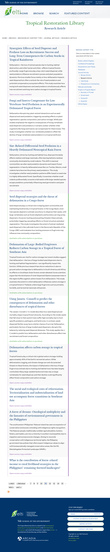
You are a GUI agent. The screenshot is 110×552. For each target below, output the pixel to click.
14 (58, 483)
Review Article (85, 75)
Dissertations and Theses (86, 67)
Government (85, 95)
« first (11, 483)
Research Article (69, 38)
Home (24, 13)
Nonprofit (84, 98)
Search (54, 13)
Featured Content (77, 13)
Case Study (84, 81)
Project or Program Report (86, 90)
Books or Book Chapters (86, 61)
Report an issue (86, 524)
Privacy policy (72, 540)
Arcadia (52, 530)
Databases (81, 69)
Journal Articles (51, 38)
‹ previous (21, 483)
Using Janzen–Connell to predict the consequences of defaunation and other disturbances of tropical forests (32, 302)
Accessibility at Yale (74, 538)
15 (62, 483)
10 (41, 483)
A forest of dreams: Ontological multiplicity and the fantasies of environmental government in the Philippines (37, 415)
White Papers (82, 104)
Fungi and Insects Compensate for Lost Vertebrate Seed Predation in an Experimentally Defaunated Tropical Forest (37, 104)
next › (11, 487)
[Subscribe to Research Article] (8, 491)
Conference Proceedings (86, 64)
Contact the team (86, 529)
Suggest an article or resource (85, 519)
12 (50, 483)
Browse (38, 13)
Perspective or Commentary (90, 84)
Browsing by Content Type (30, 38)
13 (54, 483)
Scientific (84, 101)
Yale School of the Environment (10, 2)
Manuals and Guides (85, 87)
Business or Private (87, 92)
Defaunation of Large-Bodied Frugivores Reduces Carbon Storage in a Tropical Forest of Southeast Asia (36, 248)
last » (18, 487)
